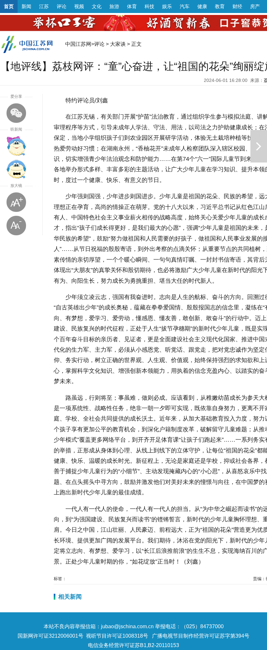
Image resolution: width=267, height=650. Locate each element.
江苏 (44, 6)
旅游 (114, 6)
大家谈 (118, 44)
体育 (132, 6)
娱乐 (167, 6)
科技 (149, 6)
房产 (255, 6)
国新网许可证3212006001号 (50, 636)
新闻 (26, 6)
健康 (202, 6)
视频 (79, 6)
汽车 (185, 6)
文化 (97, 6)
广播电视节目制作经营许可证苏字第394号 (200, 636)
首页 (9, 6)
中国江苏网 (78, 44)
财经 (237, 6)
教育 (220, 6)
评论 (61, 6)
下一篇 (258, 146)
